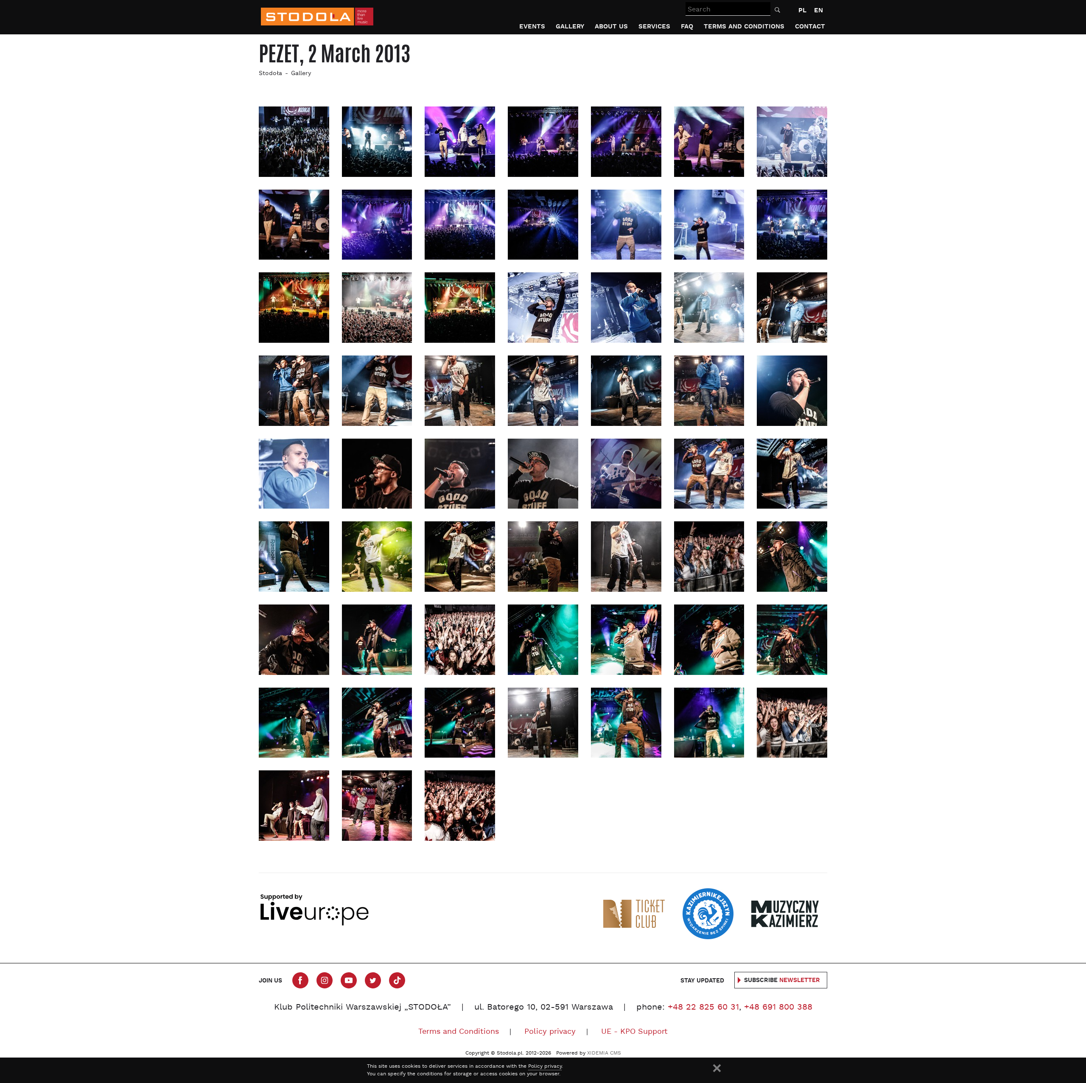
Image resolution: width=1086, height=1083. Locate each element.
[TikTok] (397, 980)
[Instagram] (324, 980)
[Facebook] (300, 980)
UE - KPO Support (634, 1032)
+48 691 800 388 (778, 1007)
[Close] (717, 1068)
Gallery (570, 26)
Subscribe (782, 980)
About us (611, 26)
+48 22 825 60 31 (703, 1007)
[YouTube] (349, 980)
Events (532, 26)
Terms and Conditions (744, 26)
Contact (810, 26)
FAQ (687, 26)
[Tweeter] (373, 980)
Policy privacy (550, 1032)
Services (654, 26)
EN (818, 10)
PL (802, 10)
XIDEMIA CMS (604, 1053)
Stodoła (270, 74)
